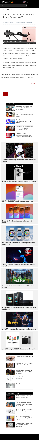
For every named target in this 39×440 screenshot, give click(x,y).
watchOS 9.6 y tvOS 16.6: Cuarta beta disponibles (19, 349)
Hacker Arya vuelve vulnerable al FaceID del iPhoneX (24, 364)
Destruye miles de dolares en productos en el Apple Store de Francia (24, 371)
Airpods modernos (21, 384)
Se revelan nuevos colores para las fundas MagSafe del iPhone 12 (24, 418)
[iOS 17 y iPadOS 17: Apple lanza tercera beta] (19, 199)
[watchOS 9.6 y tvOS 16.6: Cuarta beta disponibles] (19, 347)
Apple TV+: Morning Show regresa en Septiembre (19, 329)
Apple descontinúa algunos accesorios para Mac (23, 396)
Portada (4, 9)
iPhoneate (8, 2)
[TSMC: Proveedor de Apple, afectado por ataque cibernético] (19, 262)
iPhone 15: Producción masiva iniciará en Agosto (19, 181)
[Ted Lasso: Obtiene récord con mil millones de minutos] (19, 284)
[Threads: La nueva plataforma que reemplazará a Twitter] (19, 157)
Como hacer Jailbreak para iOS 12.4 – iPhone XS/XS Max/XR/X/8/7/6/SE (24, 128)
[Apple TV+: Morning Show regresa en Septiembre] (19, 327)
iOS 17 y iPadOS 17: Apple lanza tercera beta (17, 201)
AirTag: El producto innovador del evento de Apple (24, 410)
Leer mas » (33, 83)
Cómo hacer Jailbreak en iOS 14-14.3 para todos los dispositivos (24, 107)
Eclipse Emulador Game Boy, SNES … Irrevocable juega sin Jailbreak (24, 114)
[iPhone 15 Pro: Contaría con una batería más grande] (19, 219)
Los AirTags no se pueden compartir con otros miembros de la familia (24, 404)
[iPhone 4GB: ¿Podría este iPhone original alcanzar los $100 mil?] (19, 305)
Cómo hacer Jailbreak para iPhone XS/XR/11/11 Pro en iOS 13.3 (23, 121)
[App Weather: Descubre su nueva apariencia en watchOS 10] (19, 240)
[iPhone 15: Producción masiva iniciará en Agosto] (19, 179)
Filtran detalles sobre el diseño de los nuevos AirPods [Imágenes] (24, 424)
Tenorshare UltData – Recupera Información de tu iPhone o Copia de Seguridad (24, 135)
